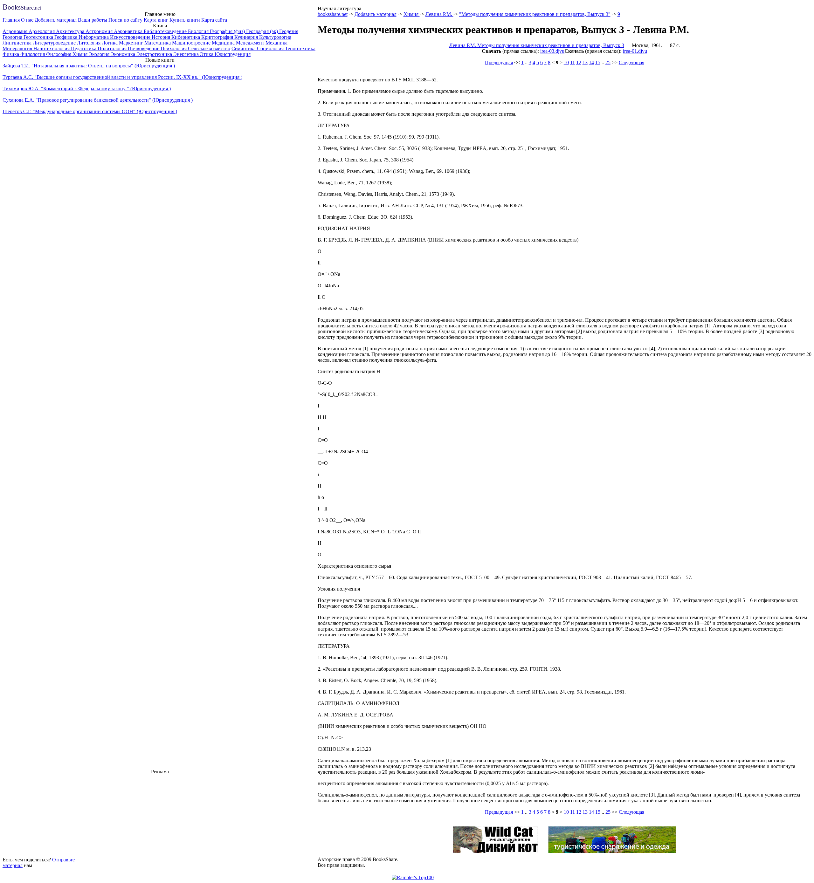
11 (572, 62)
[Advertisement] (160, 815)
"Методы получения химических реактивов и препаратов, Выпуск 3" (534, 14)
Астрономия (100, 31)
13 (585, 62)
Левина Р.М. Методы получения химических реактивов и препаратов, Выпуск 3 (536, 45)
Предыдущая (499, 62)
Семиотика (244, 48)
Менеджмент (251, 42)
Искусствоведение (131, 37)
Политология (113, 48)
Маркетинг (131, 42)
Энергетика (186, 54)
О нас (27, 20)
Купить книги (184, 20)
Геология (13, 37)
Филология (33, 54)
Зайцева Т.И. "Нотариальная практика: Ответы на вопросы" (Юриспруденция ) (89, 65)
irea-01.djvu (635, 51)
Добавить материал (56, 20)
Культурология (275, 37)
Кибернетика (186, 37)
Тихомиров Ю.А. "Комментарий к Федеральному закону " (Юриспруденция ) (87, 88)
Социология (271, 48)
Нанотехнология (52, 48)
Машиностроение (192, 42)
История (161, 37)
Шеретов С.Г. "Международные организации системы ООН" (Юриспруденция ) (90, 111)
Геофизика (66, 37)
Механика (276, 42)
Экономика (123, 54)
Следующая (631, 62)
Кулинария (246, 37)
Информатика (94, 37)
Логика (110, 42)
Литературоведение (55, 42)
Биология (199, 31)
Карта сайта (214, 20)
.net (22, 7)
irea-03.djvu (552, 51)
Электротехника (154, 54)
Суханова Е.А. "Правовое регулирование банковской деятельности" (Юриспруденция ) (98, 100)
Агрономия (16, 31)
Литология (89, 42)
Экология (100, 54)
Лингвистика (18, 42)
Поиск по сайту (125, 20)
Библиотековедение (166, 31)
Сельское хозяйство (209, 48)
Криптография (217, 37)
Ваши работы (92, 20)
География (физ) (228, 31)
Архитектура (71, 31)
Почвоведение (144, 48)
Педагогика (84, 48)
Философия (59, 54)
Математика (158, 42)
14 (591, 62)
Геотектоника (39, 37)
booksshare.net (333, 14)
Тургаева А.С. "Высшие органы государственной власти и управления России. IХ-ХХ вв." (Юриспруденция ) (122, 77)
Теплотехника (300, 48)
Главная (11, 20)
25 (607, 62)
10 (566, 62)
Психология (174, 48)
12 (578, 62)
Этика (207, 54)
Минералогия (18, 48)
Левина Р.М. (439, 14)
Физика (11, 54)
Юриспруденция (233, 54)
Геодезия (288, 31)
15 (597, 62)
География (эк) (262, 31)
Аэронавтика (129, 31)
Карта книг (156, 20)
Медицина (224, 42)
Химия (80, 54)
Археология (42, 31)
